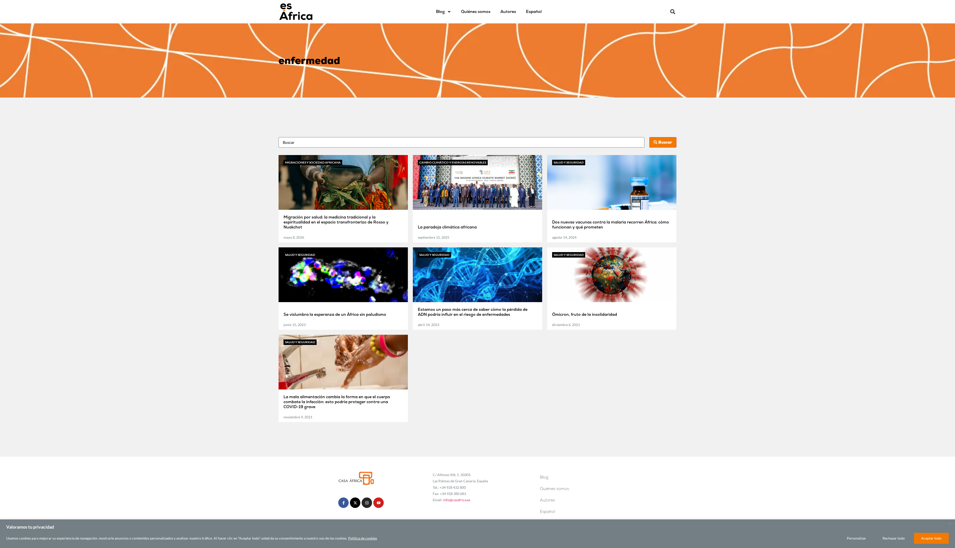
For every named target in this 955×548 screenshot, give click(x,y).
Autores (508, 11)
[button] (673, 12)
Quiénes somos (475, 11)
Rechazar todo (894, 538)
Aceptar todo (931, 538)
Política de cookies (362, 538)
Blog (440, 11)
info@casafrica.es (456, 500)
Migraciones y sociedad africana (313, 162)
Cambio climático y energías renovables (452, 162)
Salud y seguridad (569, 162)
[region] (477, 533)
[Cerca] (950, 524)
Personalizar (856, 538)
